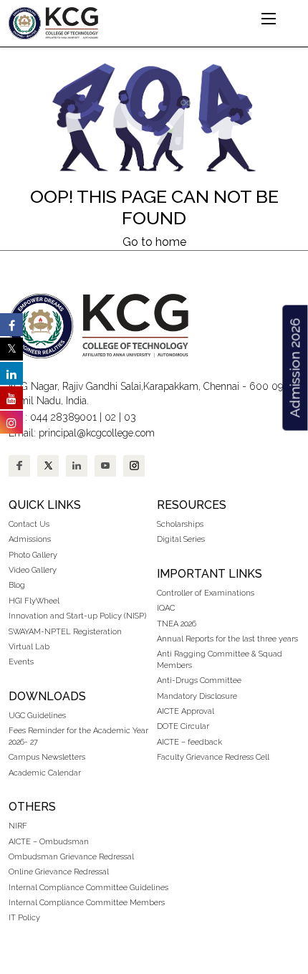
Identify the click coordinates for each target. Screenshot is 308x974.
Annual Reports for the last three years (227, 639)
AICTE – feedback (189, 742)
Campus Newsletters (47, 757)
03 (130, 417)
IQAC (166, 608)
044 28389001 (63, 417)
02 (110, 417)
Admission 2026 (294, 367)
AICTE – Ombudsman (49, 841)
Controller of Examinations (205, 593)
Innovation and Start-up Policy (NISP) (77, 616)
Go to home (154, 242)
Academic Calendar (45, 773)
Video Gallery (34, 570)
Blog (17, 585)
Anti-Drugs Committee (199, 680)
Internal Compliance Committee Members (87, 902)
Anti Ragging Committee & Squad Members (219, 659)
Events (21, 662)
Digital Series (181, 539)
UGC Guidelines (37, 715)
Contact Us (29, 524)
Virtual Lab (29, 646)
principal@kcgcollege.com (97, 433)
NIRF (18, 826)
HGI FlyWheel (34, 601)
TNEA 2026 (176, 624)
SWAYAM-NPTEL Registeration (65, 631)
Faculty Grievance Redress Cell (213, 757)
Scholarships (180, 524)
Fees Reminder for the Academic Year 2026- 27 (78, 736)
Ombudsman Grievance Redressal (71, 856)
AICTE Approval (185, 711)
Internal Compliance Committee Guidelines (88, 887)
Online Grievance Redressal (59, 872)
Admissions (30, 539)
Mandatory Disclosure (197, 696)
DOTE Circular (183, 726)
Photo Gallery (33, 555)
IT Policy (24, 917)
